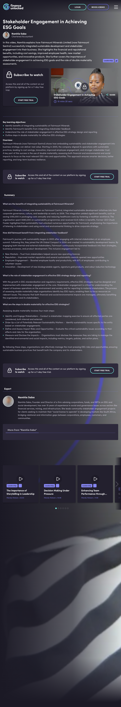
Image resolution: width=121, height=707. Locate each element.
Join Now (60, 612)
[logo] (13, 7)
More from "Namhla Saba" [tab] (22, 429)
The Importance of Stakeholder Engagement (37, 441)
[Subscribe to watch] (84, 87)
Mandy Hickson (12, 523)
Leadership (108, 60)
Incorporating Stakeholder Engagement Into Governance (42, 450)
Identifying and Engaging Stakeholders (35, 459)
